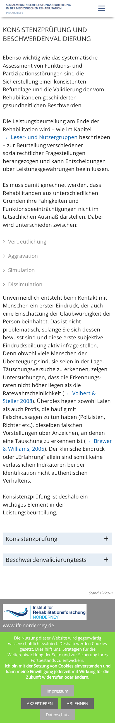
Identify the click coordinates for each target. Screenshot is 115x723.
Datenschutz (58, 714)
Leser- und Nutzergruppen (44, 137)
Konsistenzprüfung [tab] (32, 539)
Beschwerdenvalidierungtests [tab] (46, 560)
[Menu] (101, 7)
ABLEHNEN (77, 703)
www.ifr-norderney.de (28, 625)
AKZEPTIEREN (40, 703)
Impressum (57, 691)
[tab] (57, 242)
